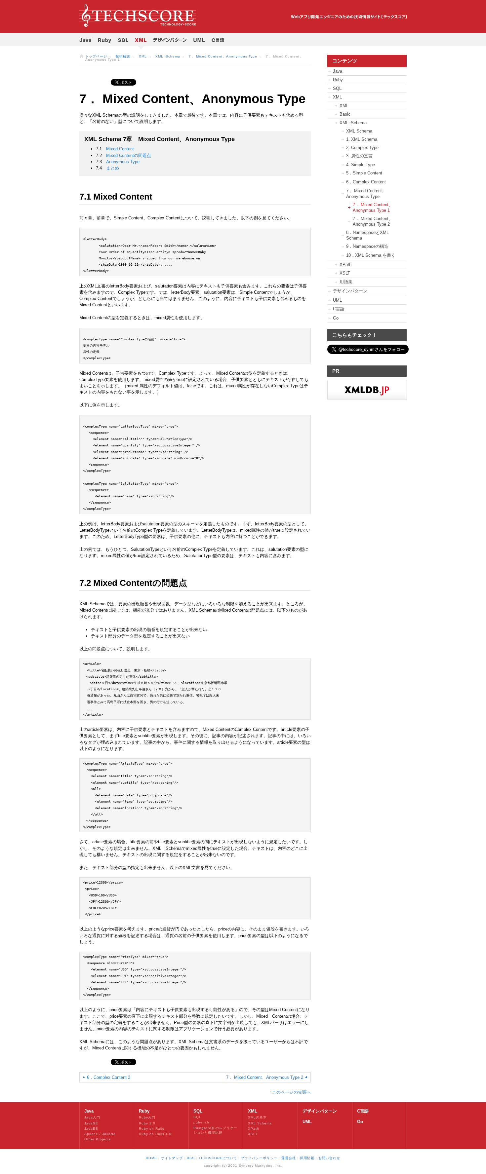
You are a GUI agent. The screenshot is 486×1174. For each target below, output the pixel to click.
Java (337, 71)
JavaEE (91, 1128)
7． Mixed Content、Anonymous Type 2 (264, 1077)
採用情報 (307, 1158)
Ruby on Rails (151, 1128)
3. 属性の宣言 (359, 155)
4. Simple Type (360, 164)
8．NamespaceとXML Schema (367, 235)
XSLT (345, 273)
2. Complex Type (362, 147)
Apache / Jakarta (100, 1134)
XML (143, 56)
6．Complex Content (366, 181)
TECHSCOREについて (218, 1158)
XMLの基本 (257, 1117)
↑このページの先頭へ (290, 1092)
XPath (345, 264)
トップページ (96, 56)
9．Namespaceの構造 (367, 246)
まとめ (112, 168)
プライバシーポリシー (259, 1158)
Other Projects (97, 1139)
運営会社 (288, 1158)
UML (337, 300)
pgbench (201, 1122)
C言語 (338, 308)
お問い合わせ (329, 1158)
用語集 (346, 281)
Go (336, 318)
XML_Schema (167, 56)
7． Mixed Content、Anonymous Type (223, 56)
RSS (191, 1158)
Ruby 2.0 (147, 1123)
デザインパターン (350, 290)
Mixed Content (120, 148)
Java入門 (92, 1117)
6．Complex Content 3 (108, 1077)
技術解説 (123, 56)
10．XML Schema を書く (370, 255)
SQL (337, 88)
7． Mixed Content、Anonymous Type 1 (373, 207)
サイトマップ (172, 1158)
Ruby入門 (147, 1117)
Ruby (338, 79)
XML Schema (359, 131)
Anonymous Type (123, 161)
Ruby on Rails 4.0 (155, 1134)
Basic (345, 114)
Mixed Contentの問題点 (128, 155)
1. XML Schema (361, 139)
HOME (151, 1158)
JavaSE (91, 1123)
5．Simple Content (364, 172)
